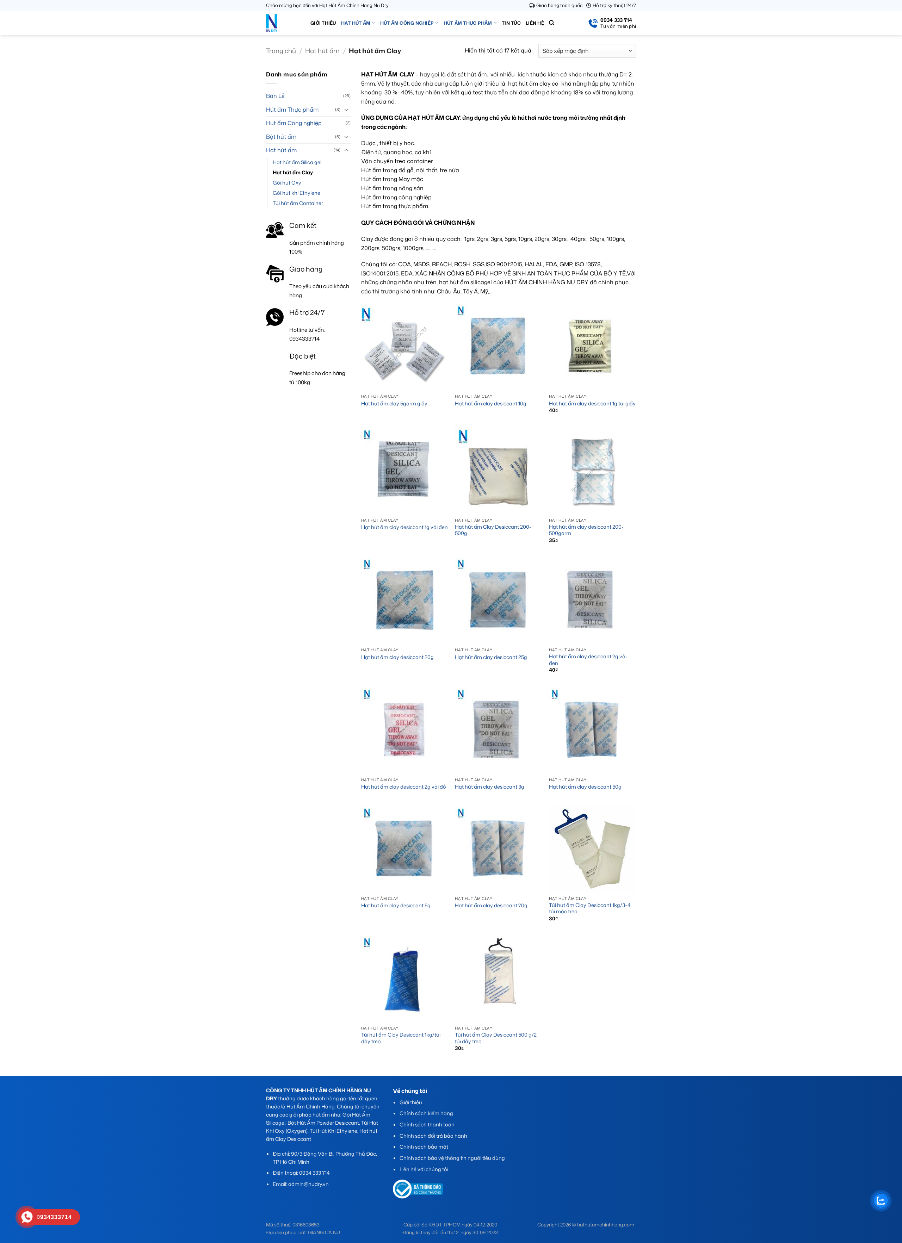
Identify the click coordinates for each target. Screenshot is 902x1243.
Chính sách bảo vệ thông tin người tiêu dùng (452, 1158)
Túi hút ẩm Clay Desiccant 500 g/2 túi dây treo (496, 1038)
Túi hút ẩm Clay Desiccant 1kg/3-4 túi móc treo (590, 908)
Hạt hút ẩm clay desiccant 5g (396, 905)
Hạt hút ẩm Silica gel (297, 162)
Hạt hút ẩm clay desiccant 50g (585, 787)
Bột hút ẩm (281, 137)
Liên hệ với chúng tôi (424, 1169)
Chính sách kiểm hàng (426, 1113)
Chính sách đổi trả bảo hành (433, 1135)
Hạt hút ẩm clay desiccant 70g (491, 905)
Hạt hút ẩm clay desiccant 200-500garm (586, 530)
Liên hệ (535, 23)
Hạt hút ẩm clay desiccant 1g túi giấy (592, 403)
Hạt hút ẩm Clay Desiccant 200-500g (493, 530)
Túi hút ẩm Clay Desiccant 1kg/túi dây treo (400, 1038)
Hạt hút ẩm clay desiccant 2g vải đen (587, 659)
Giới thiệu (323, 23)
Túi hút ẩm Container (298, 203)
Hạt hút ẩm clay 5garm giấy (394, 403)
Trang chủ (281, 50)
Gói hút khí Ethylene (296, 193)
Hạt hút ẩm (356, 23)
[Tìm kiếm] (551, 23)
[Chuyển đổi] (346, 109)
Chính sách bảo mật (424, 1146)
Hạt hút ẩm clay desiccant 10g (490, 403)
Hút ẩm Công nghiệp (407, 23)
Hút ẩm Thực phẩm (468, 23)
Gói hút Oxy (287, 182)
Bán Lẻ (275, 96)
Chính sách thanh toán (427, 1124)
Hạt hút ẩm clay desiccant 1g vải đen (404, 527)
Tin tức (511, 23)
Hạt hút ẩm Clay (293, 172)
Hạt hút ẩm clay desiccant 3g (489, 787)
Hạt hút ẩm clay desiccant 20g (397, 657)
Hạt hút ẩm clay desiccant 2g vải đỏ (403, 787)
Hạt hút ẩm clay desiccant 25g (491, 657)
